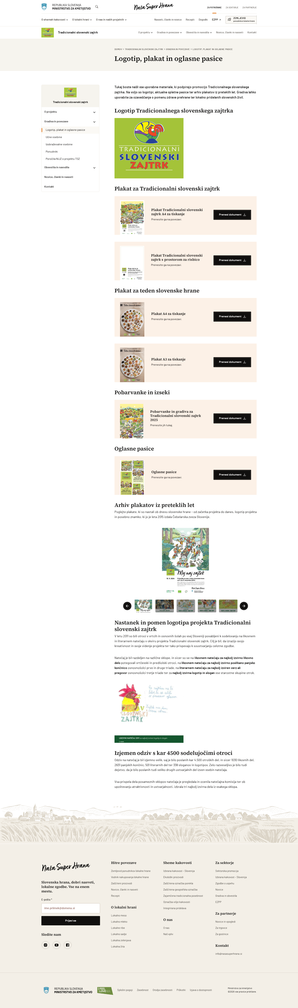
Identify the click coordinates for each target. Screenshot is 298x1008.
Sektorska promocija (227, 871)
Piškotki (181, 990)
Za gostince (221, 934)
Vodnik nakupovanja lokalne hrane (130, 877)
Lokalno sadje (119, 934)
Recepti (190, 19)
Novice (219, 889)
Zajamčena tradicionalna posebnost (183, 896)
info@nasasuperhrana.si (228, 954)
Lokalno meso (119, 915)
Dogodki (203, 19)
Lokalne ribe (118, 928)
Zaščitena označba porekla (178, 883)
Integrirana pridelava (174, 908)
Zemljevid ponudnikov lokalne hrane (131, 871)
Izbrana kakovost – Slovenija (179, 871)
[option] (185, 562)
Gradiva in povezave (178, 49)
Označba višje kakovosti (176, 902)
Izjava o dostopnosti (201, 990)
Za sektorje (232, 8)
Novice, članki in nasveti (124, 889)
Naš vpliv (168, 934)
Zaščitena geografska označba (180, 889)
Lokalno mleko (119, 922)
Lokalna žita (118, 946)
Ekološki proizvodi (173, 877)
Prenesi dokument (230, 214)
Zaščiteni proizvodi (121, 883)
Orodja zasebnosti (162, 990)
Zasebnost (142, 990)
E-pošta (46, 899)
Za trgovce (221, 928)
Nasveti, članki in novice (168, 19)
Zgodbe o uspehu (224, 883)
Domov (118, 49)
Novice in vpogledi (225, 922)
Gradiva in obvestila (226, 896)
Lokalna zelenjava (121, 940)
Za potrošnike (214, 8)
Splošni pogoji (125, 990)
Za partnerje (249, 8)
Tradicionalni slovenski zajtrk (144, 49)
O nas (166, 928)
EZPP (215, 19)
